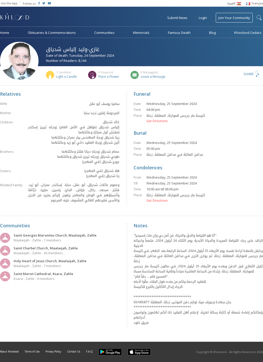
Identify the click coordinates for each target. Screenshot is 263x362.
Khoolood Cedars (247, 32)
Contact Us (73, 351)
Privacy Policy (53, 351)
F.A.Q (89, 351)
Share (248, 74)
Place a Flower (108, 76)
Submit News (177, 17)
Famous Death (179, 32)
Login (203, 17)
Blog (212, 32)
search (259, 17)
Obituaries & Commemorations (52, 32)
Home (4, 32)
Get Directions (157, 121)
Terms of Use (32, 351)
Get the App (9, 3)
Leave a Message (153, 76)
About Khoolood (9, 351)
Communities (104, 32)
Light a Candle (66, 76)
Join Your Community (234, 17)
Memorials (141, 32)
